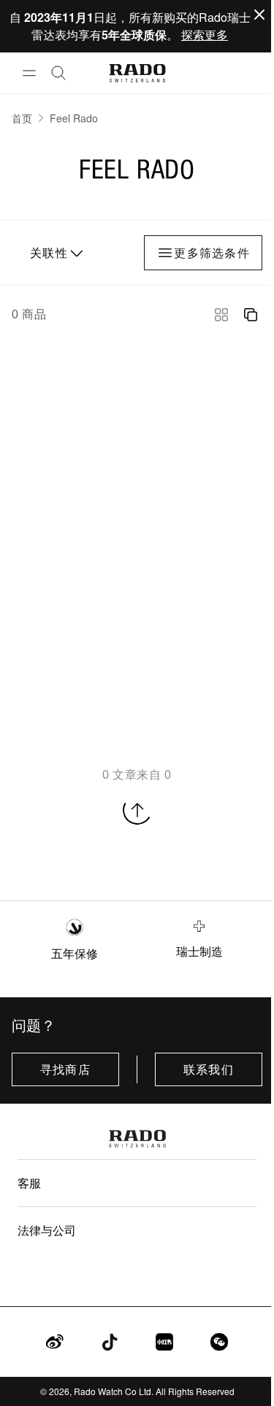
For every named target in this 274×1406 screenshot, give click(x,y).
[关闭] (259, 14)
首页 (22, 118)
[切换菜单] (29, 73)
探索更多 (204, 34)
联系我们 (208, 1069)
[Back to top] (137, 810)
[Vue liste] (250, 314)
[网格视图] (221, 314)
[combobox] (55, 252)
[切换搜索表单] (58, 73)
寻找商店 (65, 1069)
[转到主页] (137, 73)
